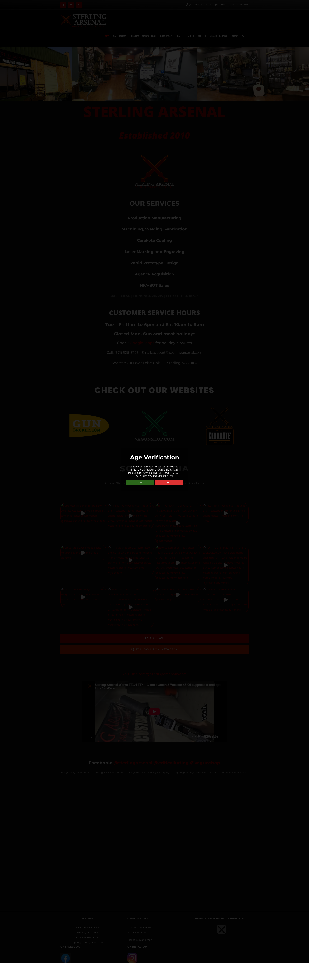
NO (168, 482)
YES (140, 482)
